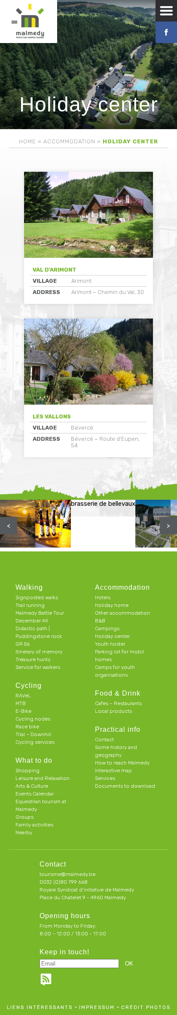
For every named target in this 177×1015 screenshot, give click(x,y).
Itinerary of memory (38, 652)
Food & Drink (117, 693)
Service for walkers (37, 667)
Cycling (28, 685)
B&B (100, 621)
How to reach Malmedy (122, 763)
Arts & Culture (31, 786)
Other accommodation (122, 613)
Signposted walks (36, 597)
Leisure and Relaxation (42, 778)
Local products (113, 711)
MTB (20, 703)
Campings (107, 628)
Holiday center (112, 636)
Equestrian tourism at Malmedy (40, 805)
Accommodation (69, 141)
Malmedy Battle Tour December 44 (39, 617)
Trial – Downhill (33, 734)
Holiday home (111, 605)
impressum (97, 1007)
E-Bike (23, 711)
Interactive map (113, 770)
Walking (29, 587)
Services (105, 778)
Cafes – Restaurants (118, 703)
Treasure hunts (32, 659)
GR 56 (22, 644)
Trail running (30, 605)
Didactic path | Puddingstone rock (38, 632)
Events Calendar (34, 794)
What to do (33, 760)
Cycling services (35, 742)
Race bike (27, 727)
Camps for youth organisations (115, 671)
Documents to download (125, 786)
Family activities (34, 825)
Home (27, 141)
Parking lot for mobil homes (119, 655)
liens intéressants (40, 1007)
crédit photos (146, 1007)
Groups (24, 817)
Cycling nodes (32, 719)
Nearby (23, 832)
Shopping (27, 770)
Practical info (117, 729)
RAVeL (23, 696)
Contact (104, 739)
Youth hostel (110, 644)
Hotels (102, 597)
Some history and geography (116, 751)
